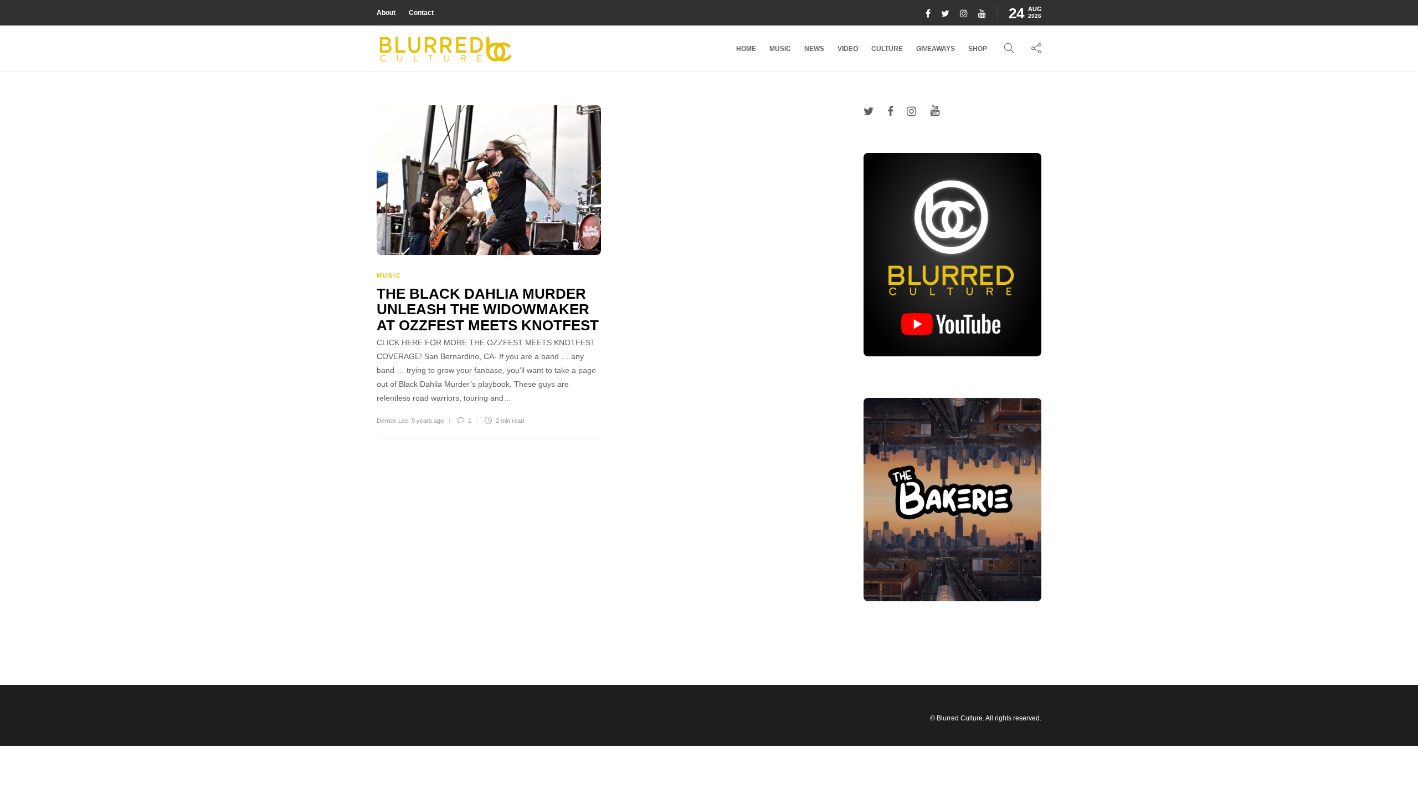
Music (780, 49)
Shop (977, 49)
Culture (887, 49)
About (386, 13)
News (814, 49)
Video (848, 49)
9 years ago (428, 420)
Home (746, 49)
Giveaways (935, 49)
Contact (421, 13)
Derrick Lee (392, 420)
